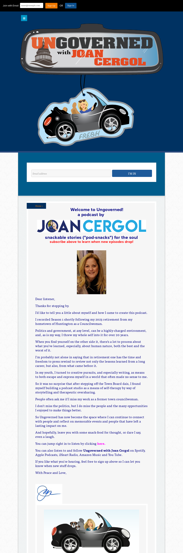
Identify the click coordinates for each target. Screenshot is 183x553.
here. (101, 443)
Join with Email (11, 5)
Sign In (70, 5)
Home (39, 206)
